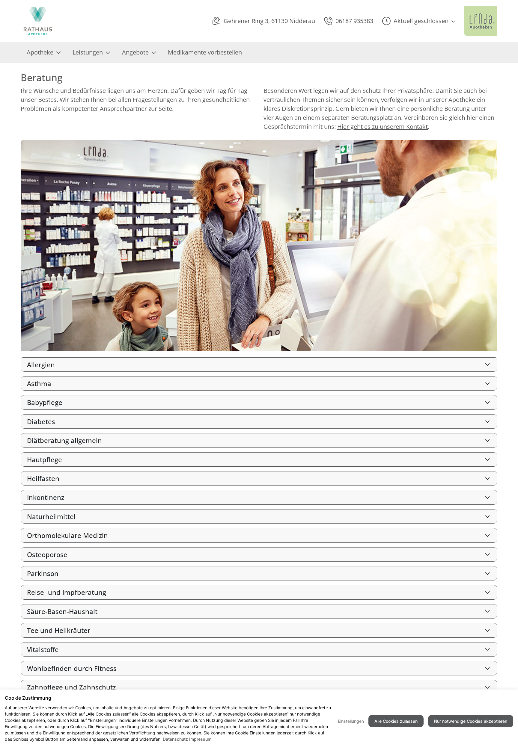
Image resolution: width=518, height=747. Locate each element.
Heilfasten (43, 478)
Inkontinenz (45, 497)
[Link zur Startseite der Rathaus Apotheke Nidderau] (42, 21)
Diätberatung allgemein (64, 440)
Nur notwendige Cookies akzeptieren (470, 721)
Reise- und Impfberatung (66, 592)
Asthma (39, 383)
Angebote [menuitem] (135, 52)
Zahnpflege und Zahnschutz (71, 687)
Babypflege (44, 402)
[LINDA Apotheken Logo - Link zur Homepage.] (480, 21)
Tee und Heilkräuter (58, 630)
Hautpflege (44, 459)
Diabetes (41, 421)
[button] (418, 20)
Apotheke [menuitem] (40, 52)
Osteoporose (47, 554)
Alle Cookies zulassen (396, 721)
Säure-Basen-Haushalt (62, 611)
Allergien (41, 364)
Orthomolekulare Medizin (67, 535)
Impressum (200, 739)
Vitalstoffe (43, 649)
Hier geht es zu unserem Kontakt (382, 127)
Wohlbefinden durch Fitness (72, 668)
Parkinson (42, 573)
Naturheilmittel (51, 516)
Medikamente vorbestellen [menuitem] (205, 52)
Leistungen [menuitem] (88, 52)
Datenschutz (175, 739)
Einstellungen (351, 721)
